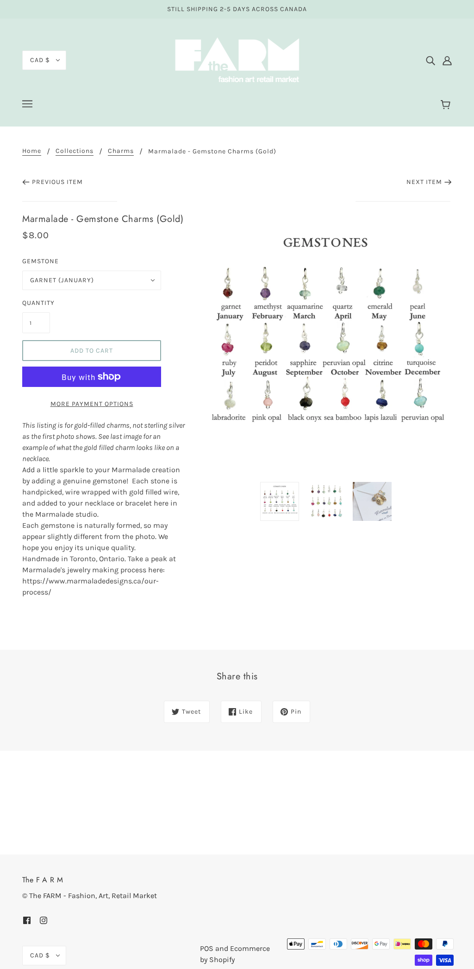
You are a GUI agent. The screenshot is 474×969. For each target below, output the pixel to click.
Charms (121, 151)
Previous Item (57, 182)
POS (206, 948)
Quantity (36, 303)
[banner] (237, 59)
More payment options (91, 404)
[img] (430, 60)
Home (31, 151)
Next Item (424, 182)
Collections (75, 151)
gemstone (40, 261)
